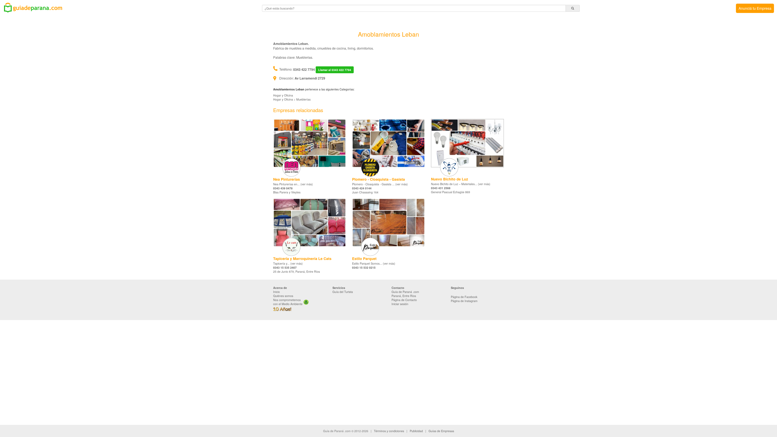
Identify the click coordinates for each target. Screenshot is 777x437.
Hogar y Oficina (283, 95)
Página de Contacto (404, 300)
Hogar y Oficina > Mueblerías (292, 99)
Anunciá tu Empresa (755, 8)
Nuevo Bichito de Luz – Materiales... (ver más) (460, 184)
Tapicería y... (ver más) (288, 263)
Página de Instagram (464, 301)
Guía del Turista (342, 292)
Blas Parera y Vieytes (286, 192)
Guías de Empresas (441, 431)
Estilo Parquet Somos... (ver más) (373, 263)
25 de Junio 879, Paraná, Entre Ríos (296, 271)
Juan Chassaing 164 (365, 192)
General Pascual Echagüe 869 (450, 192)
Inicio (276, 292)
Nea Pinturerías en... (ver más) (293, 184)
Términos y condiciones (389, 431)
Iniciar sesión (400, 304)
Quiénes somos (283, 296)
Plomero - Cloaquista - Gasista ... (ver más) (380, 184)
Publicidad (416, 431)
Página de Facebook (464, 297)
